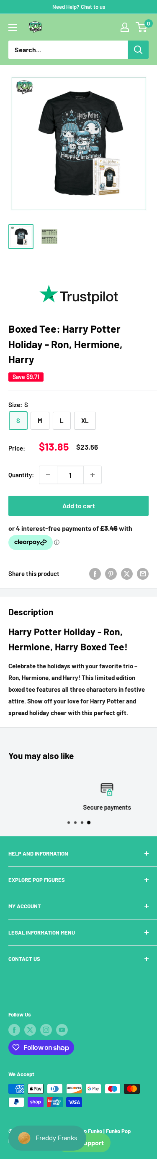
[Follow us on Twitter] (30, 1030)
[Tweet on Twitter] (127, 573)
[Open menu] (12, 27)
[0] (141, 27)
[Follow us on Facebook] (14, 1030)
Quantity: (21, 475)
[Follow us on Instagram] (46, 1030)
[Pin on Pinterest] (111, 573)
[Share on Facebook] (95, 573)
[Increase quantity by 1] (92, 475)
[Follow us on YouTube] (62, 1030)
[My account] (125, 27)
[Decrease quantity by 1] (48, 475)
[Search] (138, 50)
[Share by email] (143, 573)
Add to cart (78, 505)
